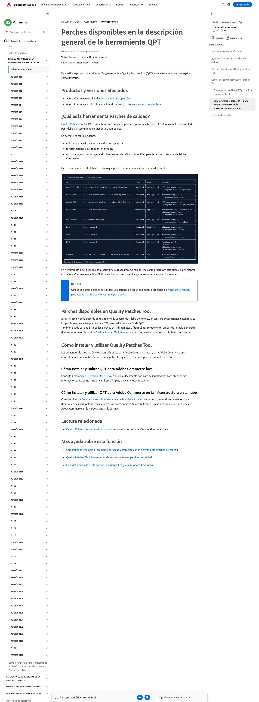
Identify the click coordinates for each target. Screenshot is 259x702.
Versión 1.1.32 (17, 302)
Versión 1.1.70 (17, 570)
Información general (21, 69)
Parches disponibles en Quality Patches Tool (230, 71)
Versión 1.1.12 (17, 161)
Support (73, 57)
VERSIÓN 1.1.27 (17, 267)
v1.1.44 (13, 387)
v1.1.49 (13, 422)
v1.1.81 (13, 648)
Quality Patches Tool (73, 124)
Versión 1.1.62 (17, 514)
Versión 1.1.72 (17, 584)
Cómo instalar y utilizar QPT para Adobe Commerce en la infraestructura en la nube (231, 104)
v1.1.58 (13, 486)
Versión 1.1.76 (17, 613)
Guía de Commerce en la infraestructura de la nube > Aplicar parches (112, 399)
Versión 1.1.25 (17, 253)
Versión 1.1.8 (16, 133)
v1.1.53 (13, 450)
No (225, 30)
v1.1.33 (13, 309)
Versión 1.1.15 (17, 182)
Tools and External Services (94, 57)
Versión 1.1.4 (16, 105)
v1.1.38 (13, 345)
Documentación (70, 21)
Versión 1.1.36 (17, 330)
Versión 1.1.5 (16, 112)
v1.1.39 (13, 352)
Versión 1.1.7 (16, 126)
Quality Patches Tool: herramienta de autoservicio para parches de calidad (109, 457)
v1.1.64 (13, 528)
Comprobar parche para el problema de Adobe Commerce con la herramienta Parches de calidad (122, 449)
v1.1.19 (13, 211)
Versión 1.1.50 (17, 429)
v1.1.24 (13, 246)
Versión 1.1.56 (17, 472)
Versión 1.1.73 (17, 591)
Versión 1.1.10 (17, 147)
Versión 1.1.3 (16, 98)
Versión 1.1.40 (17, 359)
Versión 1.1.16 (17, 189)
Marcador (219, 37)
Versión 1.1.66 (17, 542)
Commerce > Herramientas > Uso (91, 376)
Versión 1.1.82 (17, 655)
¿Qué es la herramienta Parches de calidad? (228, 60)
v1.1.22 (13, 232)
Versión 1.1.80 (17, 641)
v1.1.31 (13, 295)
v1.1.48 (13, 415)
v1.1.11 (13, 154)
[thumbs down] (147, 697)
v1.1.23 (13, 239)
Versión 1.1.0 (16, 77)
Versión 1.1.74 (17, 598)
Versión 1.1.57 (17, 479)
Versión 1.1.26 (17, 260)
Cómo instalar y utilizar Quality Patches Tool (230, 81)
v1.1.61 (13, 507)
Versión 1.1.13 (17, 168)
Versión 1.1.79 (17, 634)
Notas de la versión (17, 52)
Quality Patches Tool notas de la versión (89, 429)
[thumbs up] (140, 697)
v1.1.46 (13, 401)
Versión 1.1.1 (16, 84)
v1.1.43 (13, 380)
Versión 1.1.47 (17, 408)
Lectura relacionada (221, 115)
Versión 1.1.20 (17, 218)
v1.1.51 (13, 436)
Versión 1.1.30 (17, 288)
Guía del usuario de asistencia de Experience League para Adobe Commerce (110, 465)
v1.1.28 (13, 274)
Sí (217, 30)
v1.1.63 (13, 521)
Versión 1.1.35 (17, 323)
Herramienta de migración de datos (24, 693)
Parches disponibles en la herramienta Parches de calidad (24, 61)
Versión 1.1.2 (16, 91)
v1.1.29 (13, 281)
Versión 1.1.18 (17, 204)
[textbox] (25, 32)
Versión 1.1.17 (17, 197)
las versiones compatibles (115, 98)
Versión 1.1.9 (16, 140)
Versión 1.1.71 (17, 577)
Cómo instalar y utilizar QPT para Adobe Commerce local (233, 92)
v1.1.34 (13, 316)
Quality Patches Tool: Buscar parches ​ (116, 332)
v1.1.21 (13, 225)
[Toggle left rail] (48, 14)
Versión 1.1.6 (16, 119)
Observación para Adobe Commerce (24, 686)
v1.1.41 (13, 366)
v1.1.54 (13, 457)
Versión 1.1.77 (17, 620)
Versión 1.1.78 (17, 627)
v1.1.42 (13, 373)
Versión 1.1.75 (17, 606)
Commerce (90, 21)
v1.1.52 (13, 443)
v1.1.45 (13, 394)
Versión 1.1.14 (17, 175)
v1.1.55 (13, 464)
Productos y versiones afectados (226, 51)
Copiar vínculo (236, 37)
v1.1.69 (13, 563)
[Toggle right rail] (211, 14)
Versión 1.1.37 (17, 338)
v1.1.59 (13, 493)
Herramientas (109, 21)
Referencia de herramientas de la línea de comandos (23, 679)
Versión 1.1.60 (17, 500)
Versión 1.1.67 (17, 549)
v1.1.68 (13, 556)
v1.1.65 (13, 535)
